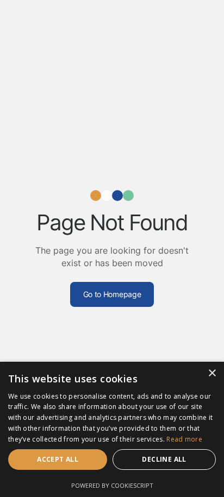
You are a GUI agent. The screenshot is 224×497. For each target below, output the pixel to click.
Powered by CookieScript (112, 485)
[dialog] (112, 429)
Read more (184, 439)
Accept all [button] (57, 459)
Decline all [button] (164, 459)
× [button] (212, 373)
